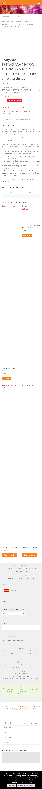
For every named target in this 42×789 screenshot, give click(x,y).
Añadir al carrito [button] (9, 555)
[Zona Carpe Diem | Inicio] (3, 2)
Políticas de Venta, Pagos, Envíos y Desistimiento (20, 723)
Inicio (3, 22)
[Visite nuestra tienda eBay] (21, 648)
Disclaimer (7, 742)
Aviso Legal (7, 728)
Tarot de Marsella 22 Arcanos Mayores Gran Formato (21, 678)
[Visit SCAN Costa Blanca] (21, 687)
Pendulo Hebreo (21, 674)
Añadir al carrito (14, 101)
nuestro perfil (31, 651)
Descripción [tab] (8, 119)
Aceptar (11, 785)
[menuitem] (6, 590)
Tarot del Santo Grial (21, 671)
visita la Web (19, 692)
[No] (39, 780)
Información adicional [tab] (23, 119)
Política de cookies (10, 733)
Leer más (6, 378)
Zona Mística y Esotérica (11, 16)
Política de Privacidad (25, 785)
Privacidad (7, 737)
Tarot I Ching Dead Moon (21, 676)
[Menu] (39, 2)
